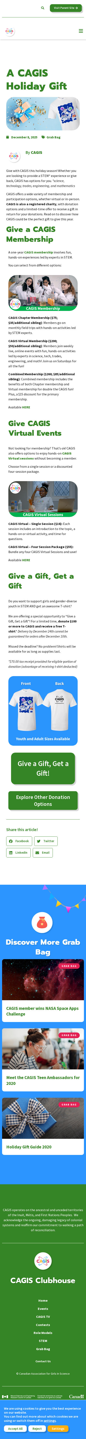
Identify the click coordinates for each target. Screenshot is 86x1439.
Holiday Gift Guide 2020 (28, 1147)
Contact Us (43, 1361)
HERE (26, 407)
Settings (58, 1428)
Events (43, 1309)
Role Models (43, 1333)
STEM (43, 1341)
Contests (43, 1325)
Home (43, 1300)
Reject (37, 1428)
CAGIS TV (43, 1316)
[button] (42, 8)
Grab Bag (54, 137)
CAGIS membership (38, 252)
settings (50, 1421)
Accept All (15, 1428)
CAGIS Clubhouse (43, 1280)
